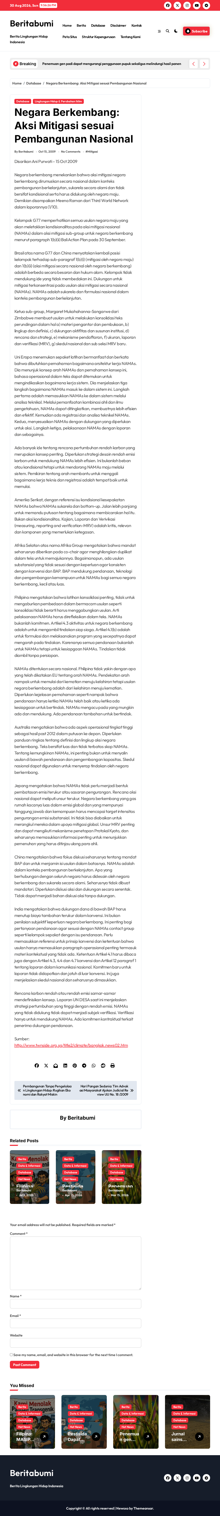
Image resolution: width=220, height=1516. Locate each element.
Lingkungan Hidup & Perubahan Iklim (58, 101)
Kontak (136, 25)
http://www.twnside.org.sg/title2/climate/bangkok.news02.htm (71, 1045)
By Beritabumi (23, 151)
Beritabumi (31, 23)
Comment (19, 1233)
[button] (204, 64)
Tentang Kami (131, 37)
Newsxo (122, 1508)
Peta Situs (70, 37)
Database (98, 25)
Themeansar (143, 1508)
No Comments (70, 151)
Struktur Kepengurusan (98, 37)
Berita (81, 25)
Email (15, 1316)
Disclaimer (118, 25)
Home (67, 25)
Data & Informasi (29, 1165)
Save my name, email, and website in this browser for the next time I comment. (73, 1355)
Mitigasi (92, 151)
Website (16, 1335)
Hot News (24, 1179)
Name (16, 1296)
